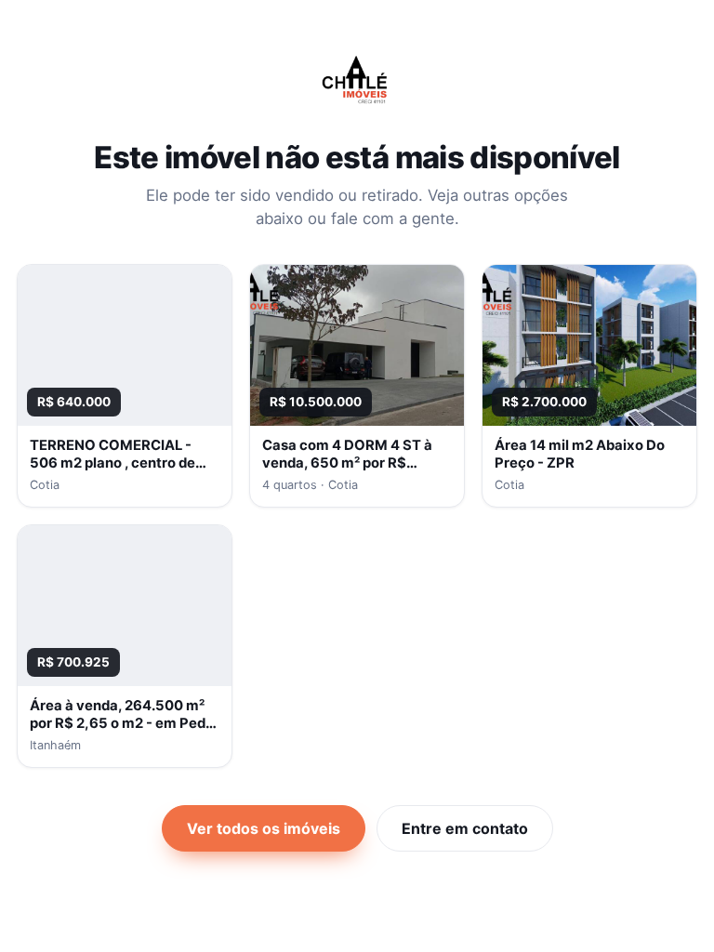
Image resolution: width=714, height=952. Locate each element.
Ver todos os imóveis (263, 828)
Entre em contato (465, 828)
